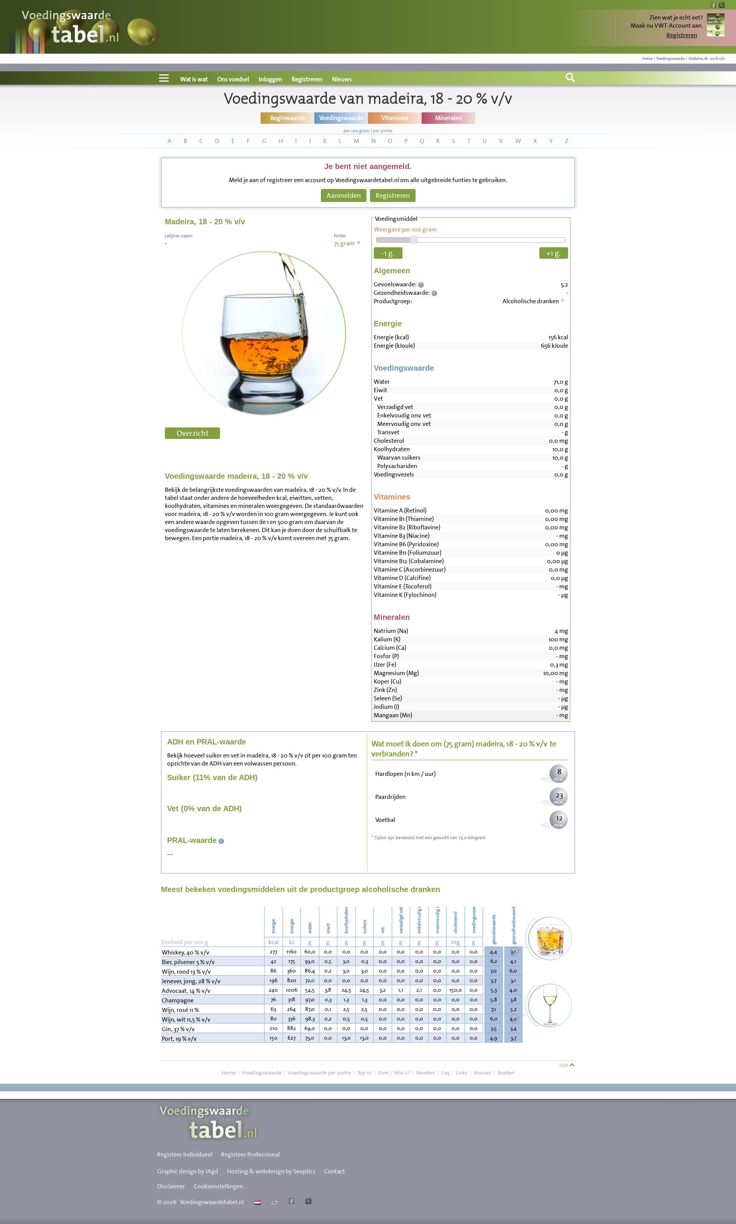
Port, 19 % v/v (179, 1039)
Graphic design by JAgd (187, 1171)
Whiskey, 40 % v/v (185, 952)
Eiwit (380, 390)
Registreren (682, 35)
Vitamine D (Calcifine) (402, 578)
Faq (445, 1072)
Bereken (425, 1072)
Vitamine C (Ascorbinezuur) (410, 569)
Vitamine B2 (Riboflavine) (407, 527)
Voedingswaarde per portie (319, 1072)
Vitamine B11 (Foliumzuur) (408, 553)
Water (382, 382)
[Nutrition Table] (273, 1202)
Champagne (178, 1000)
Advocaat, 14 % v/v (186, 991)
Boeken (506, 1072)
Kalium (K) (387, 639)
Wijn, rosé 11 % (180, 1010)
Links (462, 1072)
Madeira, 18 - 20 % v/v (706, 58)
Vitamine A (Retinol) (400, 510)
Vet (378, 398)
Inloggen (270, 79)
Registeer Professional (250, 1154)
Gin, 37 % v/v (178, 1029)
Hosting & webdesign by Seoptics (271, 1171)
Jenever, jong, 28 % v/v (191, 981)
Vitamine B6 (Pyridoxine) (406, 544)
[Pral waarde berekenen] (221, 840)
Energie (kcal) (391, 337)
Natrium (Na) (391, 631)
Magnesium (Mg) (396, 673)
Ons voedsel (233, 79)
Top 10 (364, 1072)
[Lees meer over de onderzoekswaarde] (422, 284)
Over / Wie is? (394, 1072)
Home (647, 58)
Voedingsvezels (394, 474)
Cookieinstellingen (218, 1186)
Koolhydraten (392, 449)
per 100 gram (356, 131)
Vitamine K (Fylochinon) (405, 595)
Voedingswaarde (670, 58)
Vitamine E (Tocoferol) (403, 586)
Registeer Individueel (184, 1154)
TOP (564, 1065)
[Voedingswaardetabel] (70, 28)
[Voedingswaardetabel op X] (307, 1202)
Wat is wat (194, 79)
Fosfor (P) (386, 656)
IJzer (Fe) (385, 664)
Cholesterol (389, 441)
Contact (334, 1171)
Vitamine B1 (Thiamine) (404, 519)
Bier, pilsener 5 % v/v (188, 962)
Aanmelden (344, 195)
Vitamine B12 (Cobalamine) (409, 561)
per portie (383, 131)
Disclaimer (171, 1186)
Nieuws (342, 79)
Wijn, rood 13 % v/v (186, 972)
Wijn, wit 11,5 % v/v (186, 1019)
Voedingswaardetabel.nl (212, 1202)
